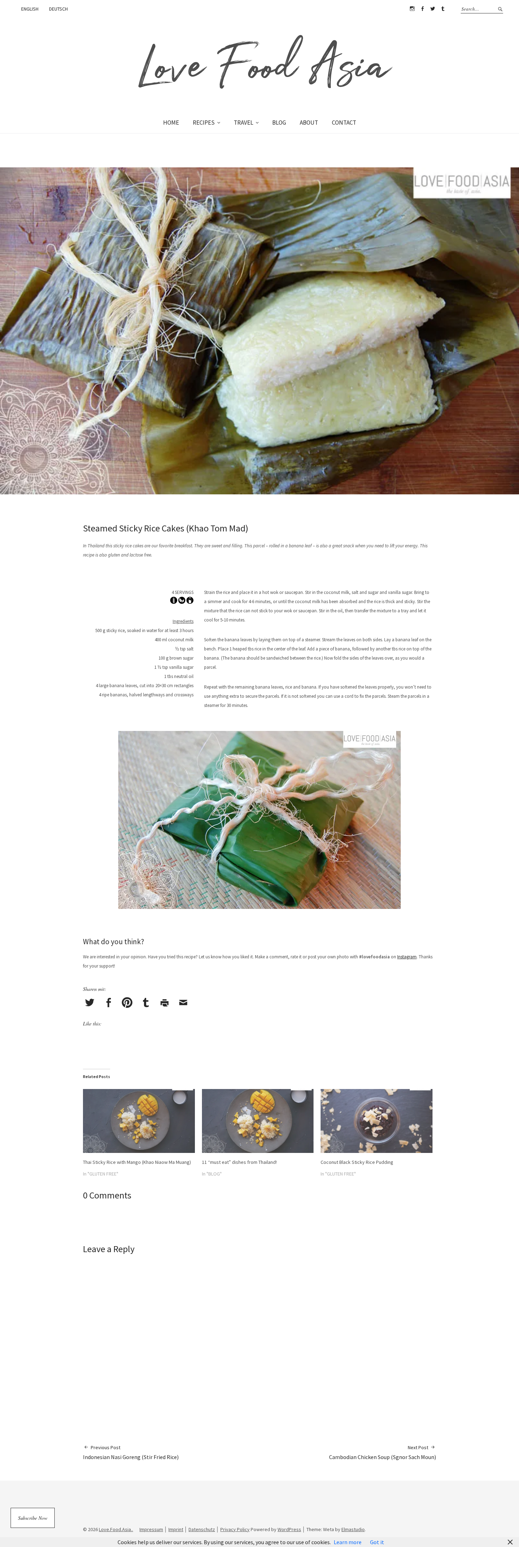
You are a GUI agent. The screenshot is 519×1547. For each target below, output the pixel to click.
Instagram (412, 9)
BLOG (279, 122)
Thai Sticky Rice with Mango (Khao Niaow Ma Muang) (137, 1162)
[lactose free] (189, 601)
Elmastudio (353, 1529)
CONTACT (344, 122)
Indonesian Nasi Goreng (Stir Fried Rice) (131, 1452)
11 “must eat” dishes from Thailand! (239, 1162)
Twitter (432, 9)
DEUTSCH (58, 9)
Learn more (348, 1542)
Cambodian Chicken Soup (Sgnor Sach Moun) (382, 1452)
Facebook (422, 9)
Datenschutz (202, 1529)
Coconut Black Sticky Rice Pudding (357, 1162)
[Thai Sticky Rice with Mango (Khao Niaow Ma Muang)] (139, 1121)
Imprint (175, 1529)
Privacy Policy (235, 1529)
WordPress (289, 1529)
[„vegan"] (181, 601)
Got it (377, 1542)
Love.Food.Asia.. (116, 1529)
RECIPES (204, 122)
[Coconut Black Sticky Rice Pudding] (376, 1121)
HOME (171, 122)
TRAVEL (243, 122)
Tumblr (442, 9)
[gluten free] (173, 601)
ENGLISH (29, 9)
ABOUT (309, 122)
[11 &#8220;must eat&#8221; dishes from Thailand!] (258, 1121)
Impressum (151, 1529)
